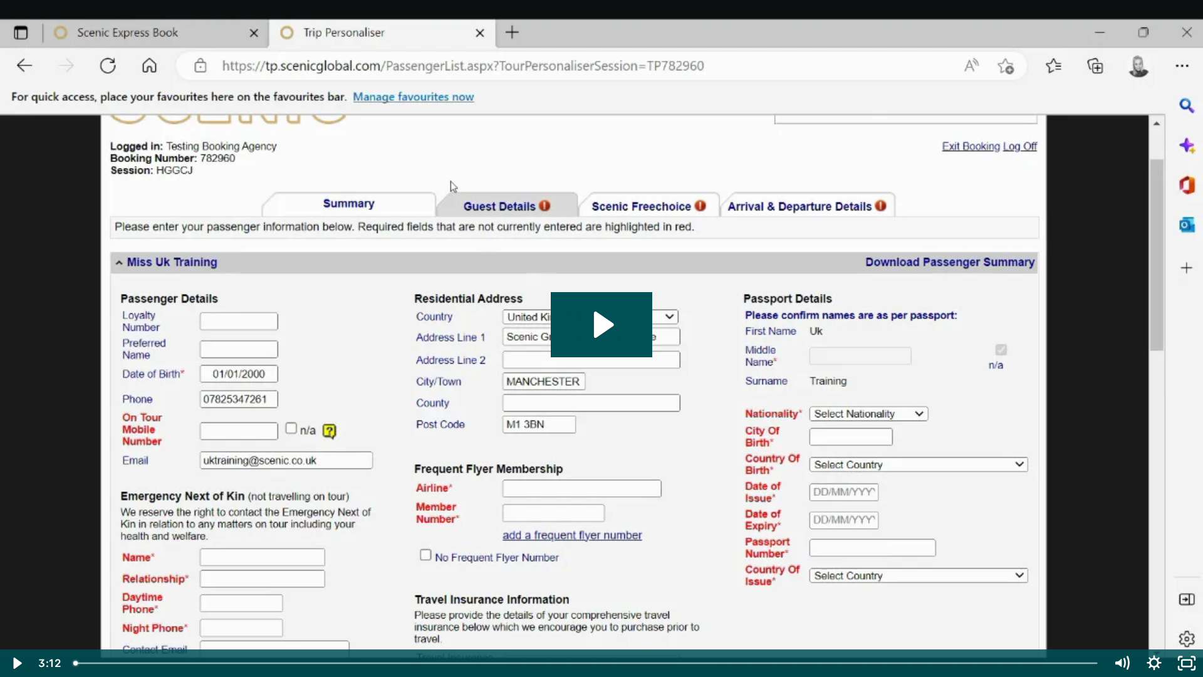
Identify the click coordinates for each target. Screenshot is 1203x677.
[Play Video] (16, 663)
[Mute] (1121, 663)
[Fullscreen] (1186, 663)
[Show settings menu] (1154, 663)
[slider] (586, 663)
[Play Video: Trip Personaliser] (602, 324)
